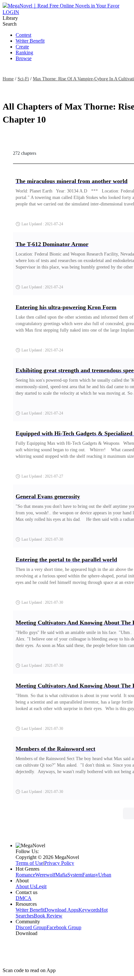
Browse (24, 58)
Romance (25, 874)
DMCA (24, 898)
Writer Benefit (30, 41)
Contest (23, 35)
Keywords (89, 910)
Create (22, 46)
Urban (104, 874)
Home (8, 78)
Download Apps (61, 910)
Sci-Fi (23, 78)
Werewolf (45, 874)
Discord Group (31, 927)
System (74, 874)
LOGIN (11, 12)
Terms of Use (29, 863)
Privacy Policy (59, 863)
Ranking (24, 52)
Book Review (48, 915)
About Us (26, 886)
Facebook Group (64, 927)
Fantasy (90, 874)
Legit (41, 886)
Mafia (61, 874)
